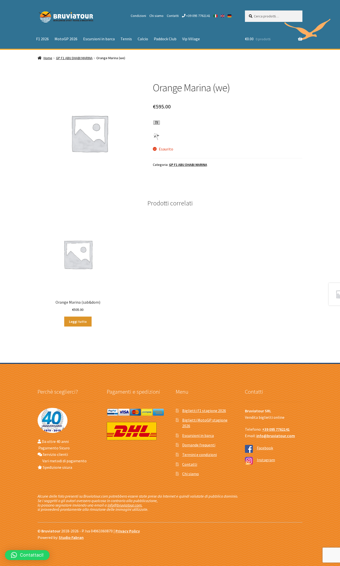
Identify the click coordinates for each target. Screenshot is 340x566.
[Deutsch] (229, 15)
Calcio (143, 38)
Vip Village (191, 38)
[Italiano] (215, 15)
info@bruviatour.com (125, 505)
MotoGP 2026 (66, 38)
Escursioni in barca (99, 38)
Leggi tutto (78, 321)
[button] (27, 555)
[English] (222, 15)
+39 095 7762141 (197, 15)
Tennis (126, 38)
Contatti (173, 15)
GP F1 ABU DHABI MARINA (74, 58)
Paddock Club (165, 38)
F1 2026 (42, 38)
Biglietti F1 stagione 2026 (204, 410)
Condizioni (138, 15)
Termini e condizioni (199, 454)
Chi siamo (156, 15)
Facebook (265, 447)
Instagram (266, 459)
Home (48, 58)
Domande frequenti (198, 444)
